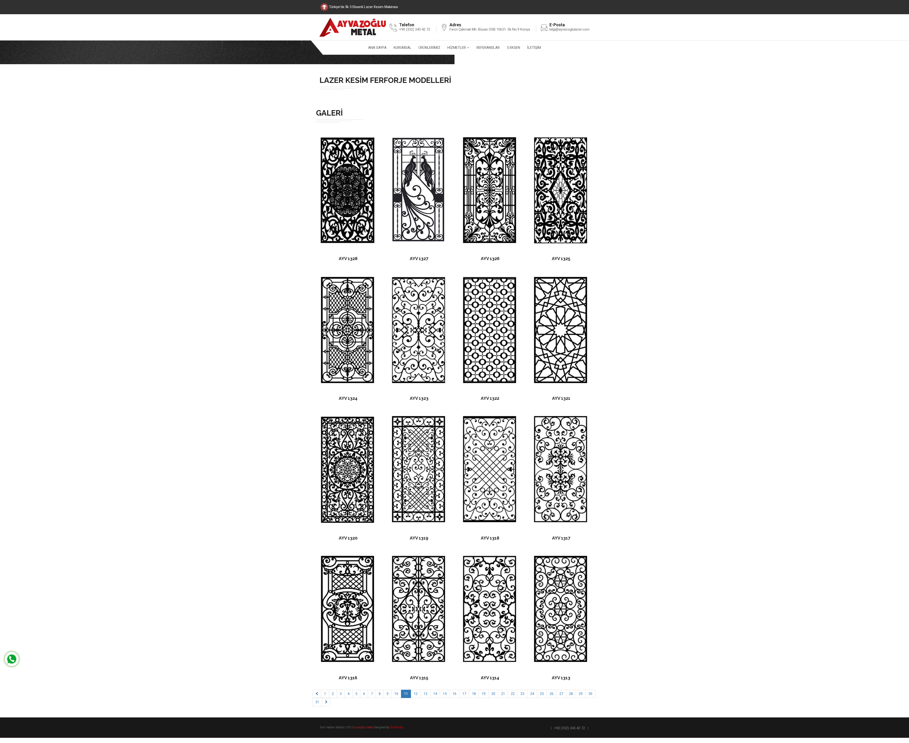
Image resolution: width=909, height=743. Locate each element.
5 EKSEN (513, 47)
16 (454, 694)
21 (503, 694)
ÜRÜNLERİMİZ (429, 47)
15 (445, 694)
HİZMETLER (456, 47)
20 (493, 694)
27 (561, 694)
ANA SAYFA (377, 47)
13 (425, 694)
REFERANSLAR (488, 47)
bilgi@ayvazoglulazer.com (569, 29)
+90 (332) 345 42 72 (569, 728)
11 (406, 694)
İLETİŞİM (534, 47)
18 (474, 694)
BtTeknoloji (396, 727)
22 (513, 694)
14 (435, 694)
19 (484, 694)
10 (396, 694)
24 (532, 694)
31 (317, 702)
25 (542, 694)
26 (551, 694)
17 (464, 694)
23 (522, 694)
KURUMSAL (402, 47)
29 (581, 694)
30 (590, 694)
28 (571, 694)
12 (416, 694)
